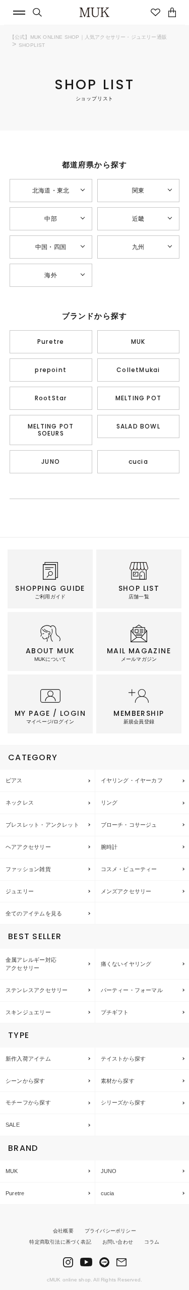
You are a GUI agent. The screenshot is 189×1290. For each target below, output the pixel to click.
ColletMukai (138, 369)
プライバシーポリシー (110, 1231)
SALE (13, 1125)
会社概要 (63, 1231)
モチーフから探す (28, 1102)
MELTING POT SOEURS (51, 430)
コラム (152, 1242)
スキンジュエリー (28, 1012)
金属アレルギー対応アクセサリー (31, 964)
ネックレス (20, 803)
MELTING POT (138, 398)
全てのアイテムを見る (34, 913)
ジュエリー (20, 891)
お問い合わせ (117, 1242)
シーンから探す (25, 1081)
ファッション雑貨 (28, 869)
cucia (138, 461)
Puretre (50, 341)
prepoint (51, 369)
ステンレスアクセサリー (37, 990)
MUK (138, 341)
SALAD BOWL (138, 426)
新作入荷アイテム (28, 1059)
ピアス (14, 780)
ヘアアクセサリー (28, 847)
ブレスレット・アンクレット (42, 825)
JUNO (50, 461)
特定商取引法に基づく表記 (60, 1242)
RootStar (51, 398)
